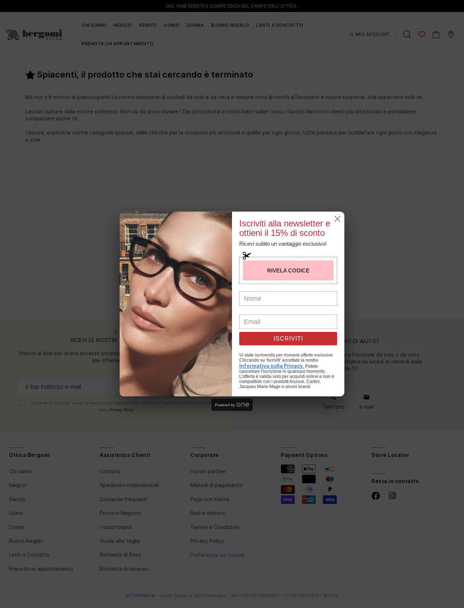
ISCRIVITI (288, 339)
